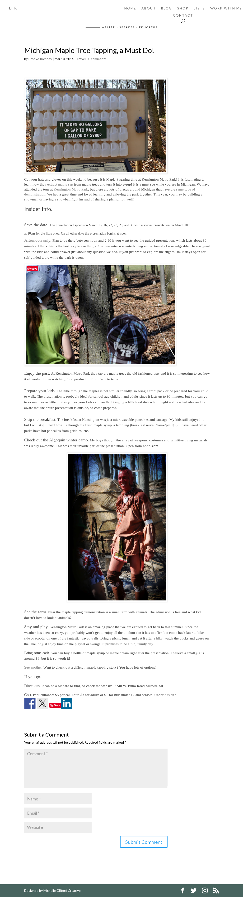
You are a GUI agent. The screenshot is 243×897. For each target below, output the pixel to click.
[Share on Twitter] (42, 703)
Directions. (32, 686)
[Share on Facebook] (30, 703)
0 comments (97, 59)
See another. (33, 667)
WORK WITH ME (226, 8)
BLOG (166, 8)
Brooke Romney (40, 59)
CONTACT (183, 15)
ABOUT (148, 8)
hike (159, 638)
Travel (81, 59)
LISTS (199, 8)
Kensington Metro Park (71, 189)
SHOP (182, 8)
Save (57, 705)
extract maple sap (60, 184)
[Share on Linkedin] (66, 703)
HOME (130, 8)
